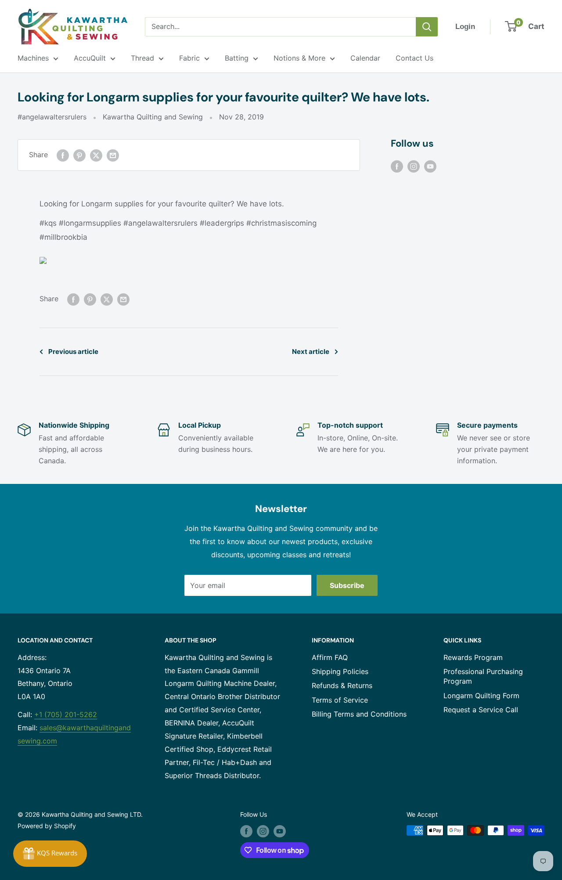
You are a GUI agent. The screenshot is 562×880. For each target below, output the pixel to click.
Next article (310, 351)
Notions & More (299, 58)
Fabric (189, 58)
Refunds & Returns (342, 685)
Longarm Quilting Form (481, 695)
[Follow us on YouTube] (430, 166)
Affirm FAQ (330, 657)
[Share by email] (113, 155)
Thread (142, 58)
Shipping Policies (340, 671)
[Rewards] (50, 853)
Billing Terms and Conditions (359, 714)
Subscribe (347, 585)
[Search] (427, 26)
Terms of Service (340, 700)
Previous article (73, 351)
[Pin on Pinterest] (79, 155)
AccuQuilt (90, 58)
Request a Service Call (480, 709)
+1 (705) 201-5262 (65, 714)
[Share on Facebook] (63, 155)
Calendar (365, 58)
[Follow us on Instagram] (413, 166)
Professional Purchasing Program (483, 676)
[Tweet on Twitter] (96, 155)
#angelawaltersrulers (52, 116)
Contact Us (414, 58)
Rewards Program (473, 657)
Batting (237, 58)
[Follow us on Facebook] (397, 166)
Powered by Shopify (47, 826)
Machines (33, 58)
